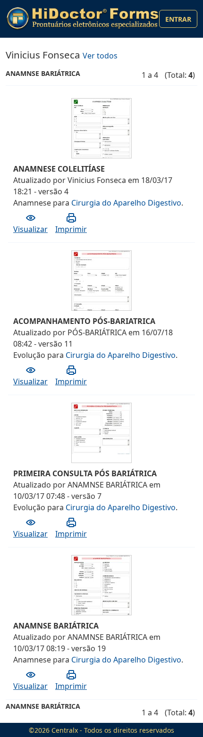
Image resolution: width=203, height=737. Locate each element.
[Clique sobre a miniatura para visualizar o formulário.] (102, 132)
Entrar (178, 19)
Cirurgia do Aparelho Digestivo (126, 203)
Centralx (64, 730)
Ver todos (100, 55)
